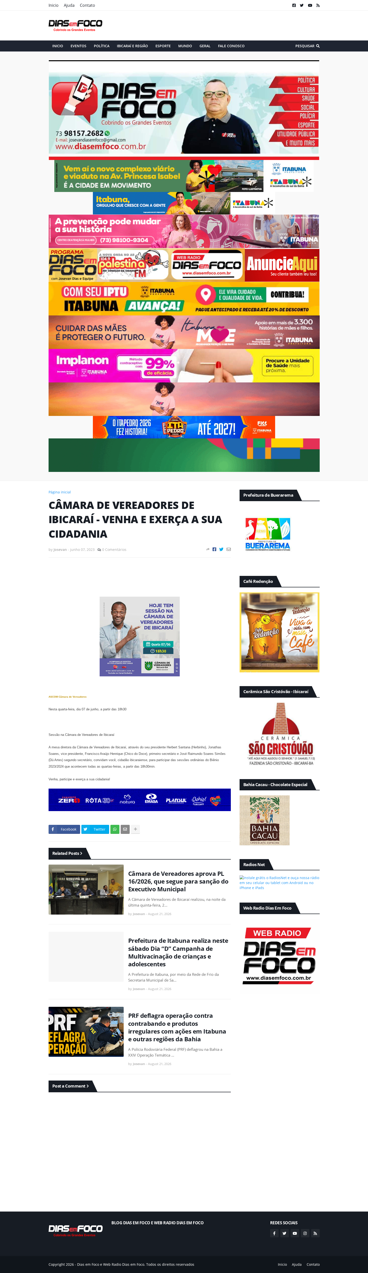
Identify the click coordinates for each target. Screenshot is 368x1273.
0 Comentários (114, 549)
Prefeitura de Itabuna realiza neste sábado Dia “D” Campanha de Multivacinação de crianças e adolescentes (178, 952)
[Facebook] (214, 549)
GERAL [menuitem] (205, 45)
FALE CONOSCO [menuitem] (231, 45)
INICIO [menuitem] (57, 45)
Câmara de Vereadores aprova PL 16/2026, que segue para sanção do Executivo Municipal (178, 881)
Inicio (54, 5)
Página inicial (60, 492)
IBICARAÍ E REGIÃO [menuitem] (132, 45)
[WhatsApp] (114, 829)
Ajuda (69, 5)
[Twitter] (221, 549)
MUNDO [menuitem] (185, 45)
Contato (87, 5)
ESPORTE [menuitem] (163, 45)
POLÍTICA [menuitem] (101, 45)
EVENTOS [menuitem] (78, 45)
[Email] (229, 549)
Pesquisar (304, 45)
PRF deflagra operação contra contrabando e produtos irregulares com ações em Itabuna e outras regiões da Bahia (177, 1027)
